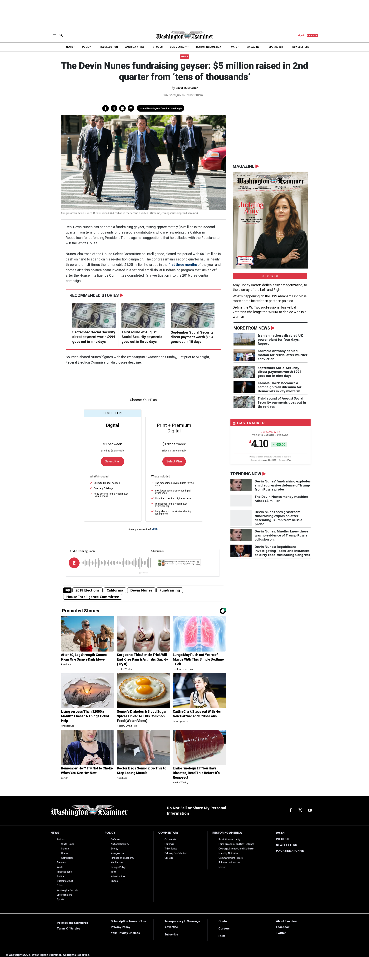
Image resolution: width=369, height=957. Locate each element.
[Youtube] (310, 810)
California (115, 590)
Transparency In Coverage (182, 921)
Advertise (171, 927)
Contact (224, 921)
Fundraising (170, 590)
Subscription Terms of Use (128, 921)
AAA (289, 460)
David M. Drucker (187, 88)
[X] (300, 810)
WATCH (281, 833)
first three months (182, 265)
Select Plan (112, 461)
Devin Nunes (141, 590)
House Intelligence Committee (92, 596)
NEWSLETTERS (286, 845)
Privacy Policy (120, 927)
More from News (252, 328)
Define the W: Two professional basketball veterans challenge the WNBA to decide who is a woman (269, 312)
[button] (61, 35)
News (184, 56)
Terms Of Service (69, 928)
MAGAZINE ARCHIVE (290, 851)
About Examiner (287, 921)
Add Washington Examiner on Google (162, 108)
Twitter (281, 933)
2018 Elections (88, 590)
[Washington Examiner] (184, 35)
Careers (224, 928)
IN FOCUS (282, 839)
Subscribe (270, 276)
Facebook (282, 927)
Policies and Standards (72, 922)
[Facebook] (290, 810)
